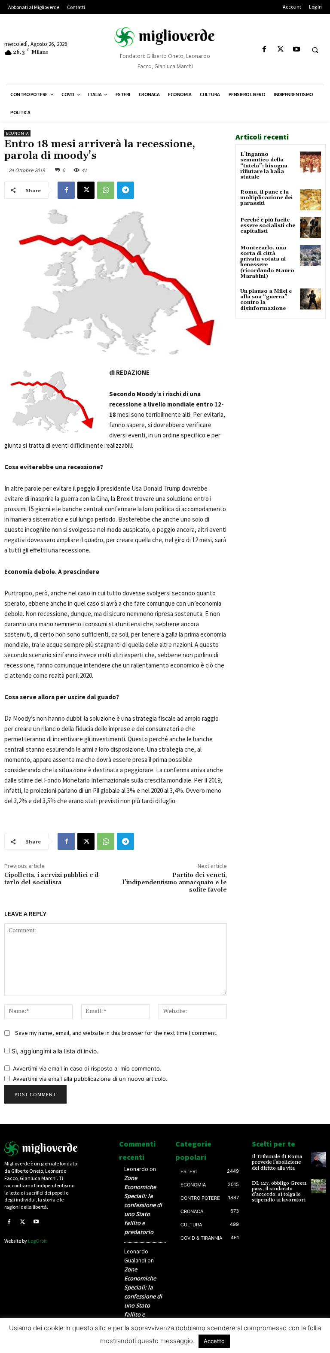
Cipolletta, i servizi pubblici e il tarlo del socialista (51, 878)
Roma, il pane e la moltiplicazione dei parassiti (266, 197)
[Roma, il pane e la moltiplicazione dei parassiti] (310, 199)
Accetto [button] (214, 1341)
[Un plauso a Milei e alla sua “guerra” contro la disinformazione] (310, 298)
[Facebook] (264, 49)
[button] (315, 50)
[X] (280, 49)
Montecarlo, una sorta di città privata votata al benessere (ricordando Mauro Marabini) (267, 262)
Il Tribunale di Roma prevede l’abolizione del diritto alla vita (277, 1162)
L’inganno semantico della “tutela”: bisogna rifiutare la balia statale (263, 165)
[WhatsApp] (105, 190)
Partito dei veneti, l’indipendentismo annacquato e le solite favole (174, 882)
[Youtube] (296, 49)
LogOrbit (37, 1241)
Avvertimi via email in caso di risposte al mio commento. (87, 1068)
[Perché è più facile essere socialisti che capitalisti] (310, 227)
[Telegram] (125, 190)
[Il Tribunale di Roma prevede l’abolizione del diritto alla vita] (318, 1159)
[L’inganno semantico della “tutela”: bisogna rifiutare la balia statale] (310, 162)
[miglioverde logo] (165, 37)
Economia (17, 133)
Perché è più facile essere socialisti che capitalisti (267, 225)
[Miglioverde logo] (41, 1148)
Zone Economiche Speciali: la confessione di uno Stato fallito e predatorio (143, 1205)
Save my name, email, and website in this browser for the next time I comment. (116, 1033)
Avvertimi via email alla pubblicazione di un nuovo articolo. (90, 1078)
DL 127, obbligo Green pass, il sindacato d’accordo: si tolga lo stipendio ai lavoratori (279, 1192)
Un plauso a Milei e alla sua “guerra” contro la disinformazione (266, 300)
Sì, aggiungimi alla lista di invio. (54, 1051)
